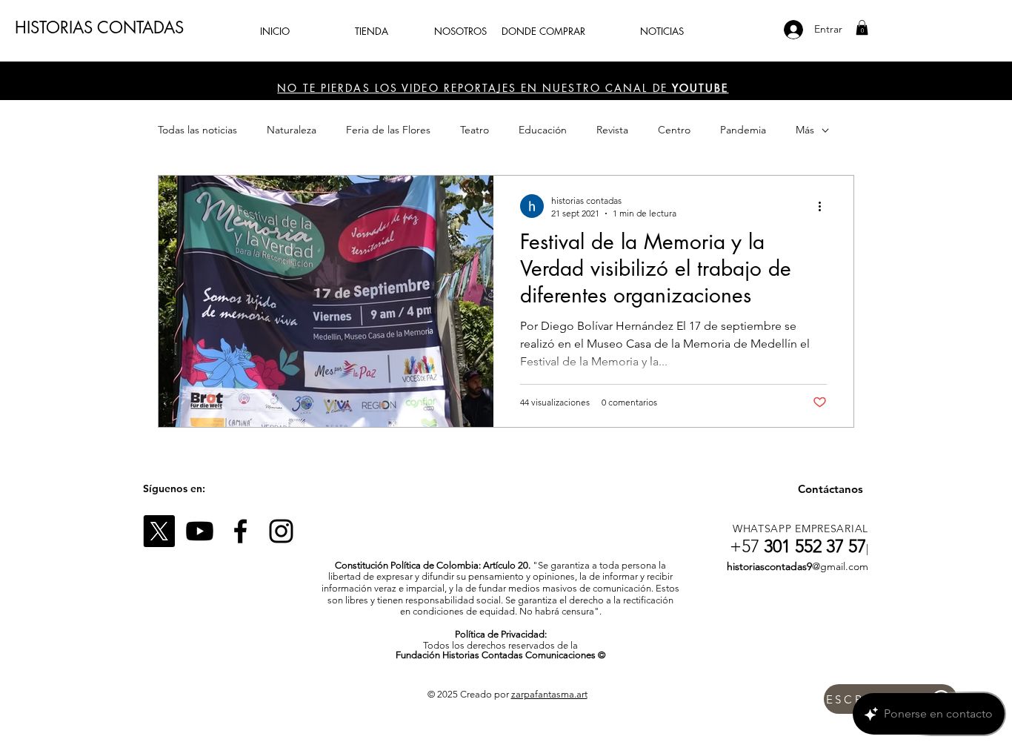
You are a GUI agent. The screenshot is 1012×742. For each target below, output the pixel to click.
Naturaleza (291, 129)
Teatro (474, 129)
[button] (862, 27)
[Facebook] (240, 531)
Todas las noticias (197, 129)
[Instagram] (281, 531)
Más (805, 129)
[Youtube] (200, 531)
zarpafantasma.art (549, 694)
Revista (612, 129)
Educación (543, 129)
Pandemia (743, 129)
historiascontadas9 (769, 566)
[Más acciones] (824, 206)
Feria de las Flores (388, 129)
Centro (674, 129)
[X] (159, 531)
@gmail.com (840, 566)
